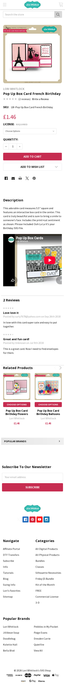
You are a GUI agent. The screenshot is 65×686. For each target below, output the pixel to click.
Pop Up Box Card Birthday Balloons (48, 412)
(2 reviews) (24, 99)
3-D (38, 602)
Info (5, 566)
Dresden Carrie (42, 638)
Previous (56, 368)
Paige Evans (40, 632)
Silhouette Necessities (48, 572)
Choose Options (17, 404)
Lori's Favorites (11, 590)
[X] (27, 178)
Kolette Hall (10, 644)
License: (15, 124)
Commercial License (47, 596)
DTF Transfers (11, 554)
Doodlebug (9, 638)
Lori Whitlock (10, 626)
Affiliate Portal (11, 548)
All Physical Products (48, 554)
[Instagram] (47, 519)
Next (60, 368)
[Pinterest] (34, 178)
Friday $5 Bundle (45, 578)
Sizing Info (9, 584)
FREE (39, 590)
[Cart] (61, 4)
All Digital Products (47, 548)
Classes (40, 566)
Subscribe (8, 560)
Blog (5, 578)
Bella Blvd (8, 650)
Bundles (40, 560)
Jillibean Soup (11, 632)
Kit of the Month (45, 584)
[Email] (13, 178)
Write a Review (40, 99)
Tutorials (8, 572)
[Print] (20, 178)
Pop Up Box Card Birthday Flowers (17, 412)
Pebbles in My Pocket (46, 626)
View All (38, 650)
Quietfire (39, 644)
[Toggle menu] (4, 4)
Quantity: (10, 139)
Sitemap (8, 596)
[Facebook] (6, 178)
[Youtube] (39, 519)
